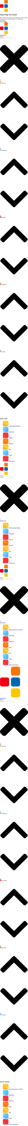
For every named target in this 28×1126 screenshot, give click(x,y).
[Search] (0, 80)
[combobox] (6, 38)
